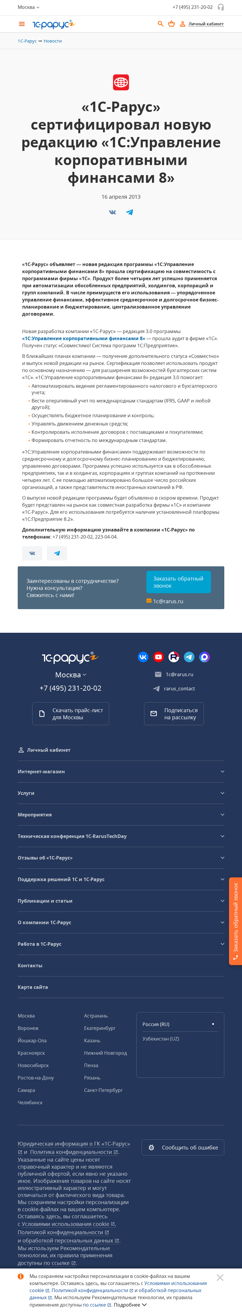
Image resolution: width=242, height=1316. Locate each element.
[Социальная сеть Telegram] (189, 657)
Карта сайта (33, 987)
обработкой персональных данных (68, 1240)
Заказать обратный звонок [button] (178, 582)
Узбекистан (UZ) (161, 1038)
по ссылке (57, 1262)
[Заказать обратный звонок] (220, 7)
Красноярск (31, 1053)
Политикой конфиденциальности (90, 1290)
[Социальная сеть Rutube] (174, 657)
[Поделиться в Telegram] (130, 214)
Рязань (92, 1077)
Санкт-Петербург (103, 1090)
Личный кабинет (49, 750)
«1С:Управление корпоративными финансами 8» (83, 338)
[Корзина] (171, 23)
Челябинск (30, 1102)
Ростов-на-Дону (36, 1077)
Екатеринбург (100, 1028)
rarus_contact (179, 688)
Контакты (30, 965)
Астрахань (96, 1015)
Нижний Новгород (105, 1053)
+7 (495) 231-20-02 (193, 7)
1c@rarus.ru (168, 601)
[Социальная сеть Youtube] (158, 657)
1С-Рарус (27, 41)
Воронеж (28, 1028)
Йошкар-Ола (32, 1040)
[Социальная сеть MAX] (204, 657)
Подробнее (127, 1305)
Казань (92, 1040)
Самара (26, 1090)
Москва (26, 1015)
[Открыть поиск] (160, 23)
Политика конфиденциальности (71, 1151)
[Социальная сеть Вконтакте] (143, 657)
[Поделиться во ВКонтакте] (113, 214)
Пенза (91, 1065)
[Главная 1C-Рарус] (91, 24)
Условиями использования (69, 1223)
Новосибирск (33, 1065)
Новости (53, 41)
